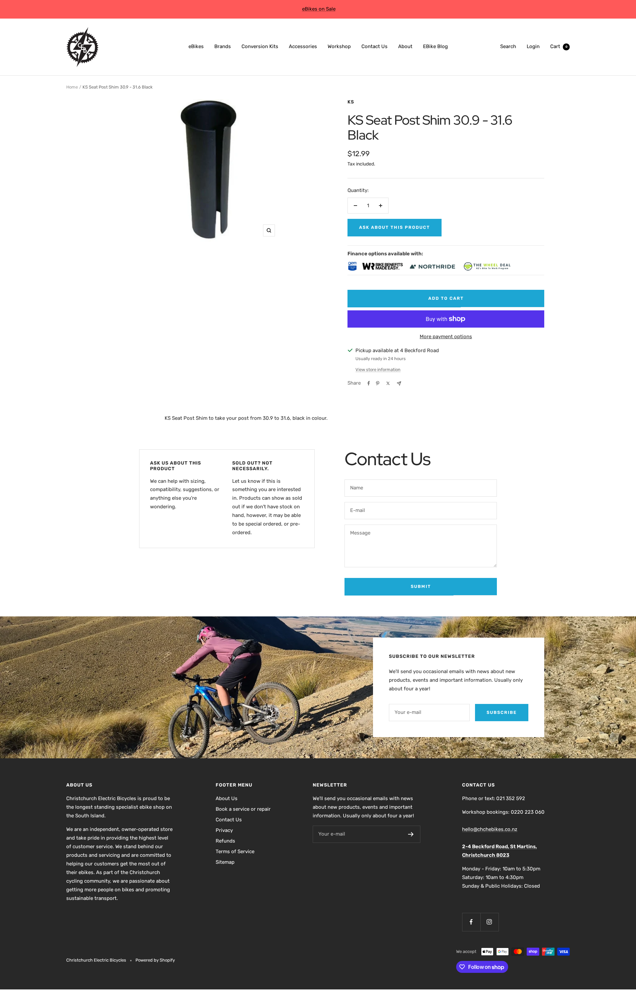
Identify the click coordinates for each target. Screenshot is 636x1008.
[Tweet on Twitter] (388, 383)
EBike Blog (435, 46)
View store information (377, 369)
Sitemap (225, 862)
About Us (227, 798)
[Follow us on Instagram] (489, 922)
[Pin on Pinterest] (377, 383)
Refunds (225, 841)
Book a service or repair (243, 809)
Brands (222, 46)
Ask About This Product (394, 227)
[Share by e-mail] (399, 383)
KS (350, 102)
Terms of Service (235, 851)
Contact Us (374, 46)
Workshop (339, 46)
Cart (558, 46)
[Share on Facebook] (368, 383)
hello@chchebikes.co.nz (489, 829)
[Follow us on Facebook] (471, 922)
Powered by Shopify (155, 960)
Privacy (224, 830)
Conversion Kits (259, 46)
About (405, 46)
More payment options (446, 337)
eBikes (196, 46)
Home (72, 87)
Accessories (303, 46)
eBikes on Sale (319, 9)
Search (508, 46)
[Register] (411, 834)
